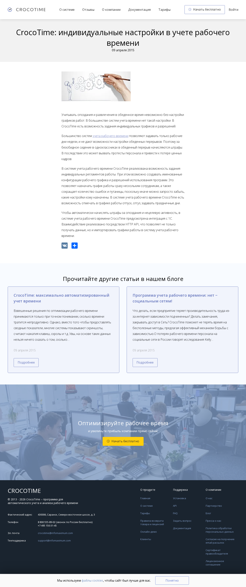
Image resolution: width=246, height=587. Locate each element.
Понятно (172, 580)
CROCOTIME (24, 491)
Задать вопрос (182, 520)
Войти (233, 9)
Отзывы (88, 9)
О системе (67, 9)
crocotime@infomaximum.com (55, 533)
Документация (139, 9)
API (175, 505)
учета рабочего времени (110, 136)
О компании (111, 9)
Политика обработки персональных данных (220, 529)
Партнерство (214, 505)
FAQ (175, 513)
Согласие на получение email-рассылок (220, 540)
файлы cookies (92, 580)
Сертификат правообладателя (217, 551)
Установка (179, 498)
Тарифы (164, 9)
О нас (209, 498)
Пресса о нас (213, 520)
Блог (208, 513)
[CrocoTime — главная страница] (26, 9)
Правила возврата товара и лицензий (152, 522)
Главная (145, 498)
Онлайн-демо (148, 531)
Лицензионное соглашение (215, 562)
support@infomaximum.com (54, 540)
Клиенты (145, 539)
